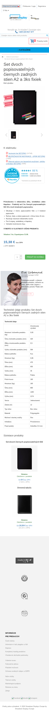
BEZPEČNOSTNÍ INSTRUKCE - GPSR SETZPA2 (26, 156)
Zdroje (7, 691)
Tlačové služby (10, 680)
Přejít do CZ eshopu (10, 6)
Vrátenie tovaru (10, 660)
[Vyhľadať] (47, 35)
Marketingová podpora (13, 683)
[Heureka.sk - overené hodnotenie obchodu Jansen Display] (24, 183)
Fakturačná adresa (11, 664)
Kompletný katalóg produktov (15, 651)
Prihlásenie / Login (29, 6)
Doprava (8, 648)
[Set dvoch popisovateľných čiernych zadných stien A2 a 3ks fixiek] (13, 135)
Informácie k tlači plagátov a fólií (16, 644)
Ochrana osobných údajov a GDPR (17, 671)
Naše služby (9, 676)
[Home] (2, 57)
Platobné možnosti (11, 667)
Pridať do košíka (35, 257)
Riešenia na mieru (11, 687)
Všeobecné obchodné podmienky (16, 655)
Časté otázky (10, 641)
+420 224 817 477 (26, 32)
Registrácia (42, 6)
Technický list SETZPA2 (17, 153)
